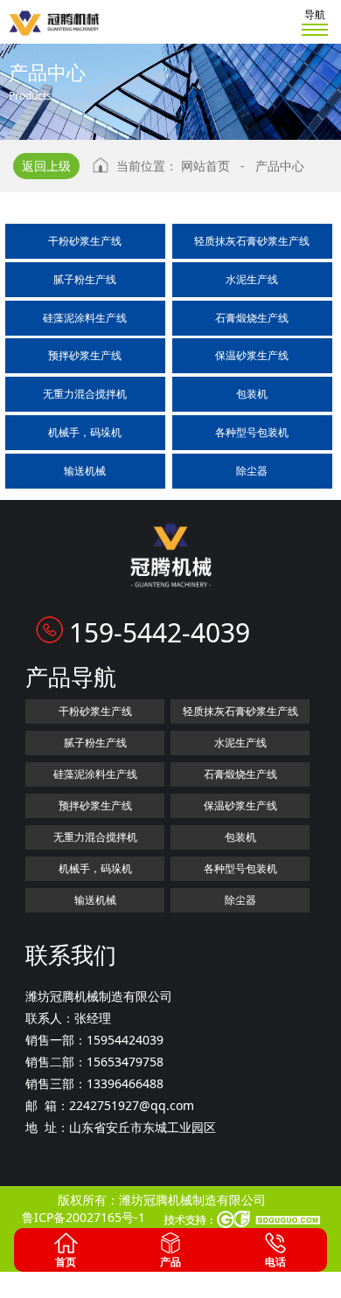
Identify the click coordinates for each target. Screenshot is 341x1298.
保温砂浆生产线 (252, 355)
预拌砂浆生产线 (85, 355)
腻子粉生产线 (84, 279)
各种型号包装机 (252, 432)
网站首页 (205, 165)
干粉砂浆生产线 (85, 240)
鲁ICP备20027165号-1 (83, 1217)
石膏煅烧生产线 (252, 317)
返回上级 (46, 165)
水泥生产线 (252, 279)
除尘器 (252, 470)
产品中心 (279, 165)
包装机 (252, 393)
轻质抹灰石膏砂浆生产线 (252, 240)
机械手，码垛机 (85, 432)
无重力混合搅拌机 (85, 393)
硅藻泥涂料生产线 (85, 317)
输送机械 (85, 470)
